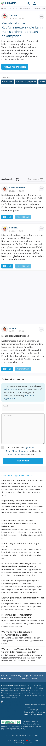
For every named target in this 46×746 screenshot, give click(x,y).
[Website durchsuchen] (28, 3)
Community (15, 675)
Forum (4, 8)
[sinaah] (5, 328)
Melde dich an (10, 389)
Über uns (6, 678)
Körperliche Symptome (26, 82)
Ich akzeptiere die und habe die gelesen (24, 451)
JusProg (22, 729)
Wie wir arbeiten (30, 678)
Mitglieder (27, 675)
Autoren (16, 678)
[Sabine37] (5, 228)
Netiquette (39, 675)
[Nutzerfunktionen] (34, 3)
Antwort (7, 415)
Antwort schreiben (15, 66)
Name (5, 406)
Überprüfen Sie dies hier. (33, 714)
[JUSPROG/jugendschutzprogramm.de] (11, 722)
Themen (13, 8)
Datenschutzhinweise (16, 454)
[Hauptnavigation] (41, 3)
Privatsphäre (34, 735)
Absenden (23, 460)
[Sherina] (5, 16)
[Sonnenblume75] (5, 188)
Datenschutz (21, 735)
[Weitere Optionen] (41, 16)
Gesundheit (7, 82)
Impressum (10, 735)
